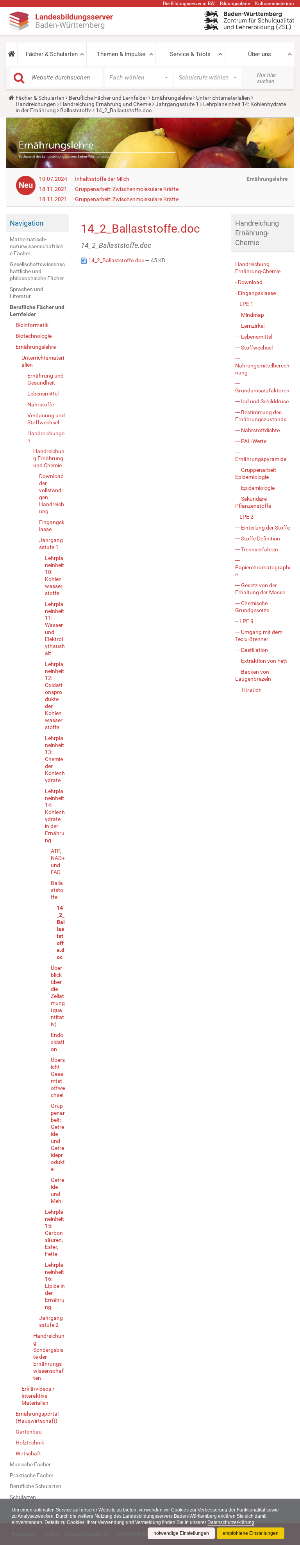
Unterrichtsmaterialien (223, 98)
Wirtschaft (28, 1453)
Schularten (23, 1497)
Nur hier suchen (266, 78)
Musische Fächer (30, 1464)
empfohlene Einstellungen (251, 1533)
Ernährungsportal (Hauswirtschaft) (37, 1417)
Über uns (259, 54)
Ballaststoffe (75, 110)
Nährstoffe (40, 404)
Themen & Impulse (121, 54)
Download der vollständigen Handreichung (51, 493)
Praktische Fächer (32, 1475)
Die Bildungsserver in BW (189, 3)
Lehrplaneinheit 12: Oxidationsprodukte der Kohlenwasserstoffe (54, 695)
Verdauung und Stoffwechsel (46, 419)
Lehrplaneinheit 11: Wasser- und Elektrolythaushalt (55, 628)
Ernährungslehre (172, 98)
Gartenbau (29, 1431)
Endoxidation (57, 1042)
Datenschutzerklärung (230, 1522)
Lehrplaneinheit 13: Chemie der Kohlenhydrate (55, 759)
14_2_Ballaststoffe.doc (61, 932)
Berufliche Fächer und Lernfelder (108, 98)
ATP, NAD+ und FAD (58, 861)
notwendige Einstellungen (181, 1533)
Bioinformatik (32, 325)
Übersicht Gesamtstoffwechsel (58, 1077)
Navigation (26, 223)
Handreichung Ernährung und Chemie (105, 104)
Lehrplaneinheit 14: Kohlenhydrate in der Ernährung (55, 815)
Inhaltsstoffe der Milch (102, 179)
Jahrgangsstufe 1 (177, 104)
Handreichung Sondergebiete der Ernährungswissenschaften (48, 1357)
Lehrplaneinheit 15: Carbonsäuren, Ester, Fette (54, 1233)
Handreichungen (36, 104)
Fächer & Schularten (52, 54)
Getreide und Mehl (57, 1190)
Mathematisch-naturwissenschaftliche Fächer (37, 246)
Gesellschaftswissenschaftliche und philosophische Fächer (37, 271)
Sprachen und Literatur (26, 292)
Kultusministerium (274, 3)
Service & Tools (190, 54)
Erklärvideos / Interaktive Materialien (38, 1396)
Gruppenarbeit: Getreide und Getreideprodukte (58, 1137)
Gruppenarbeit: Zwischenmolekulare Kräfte (127, 189)
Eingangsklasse (51, 525)
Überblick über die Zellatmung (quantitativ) (58, 996)
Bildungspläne (235, 3)
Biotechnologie (34, 336)
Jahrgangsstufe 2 (51, 1321)
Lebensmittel (43, 393)
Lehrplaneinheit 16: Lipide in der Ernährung (55, 1286)
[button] (11, 54)
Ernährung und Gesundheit (45, 379)
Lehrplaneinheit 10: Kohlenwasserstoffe (54, 575)
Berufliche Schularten (35, 1486)
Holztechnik (30, 1442)
